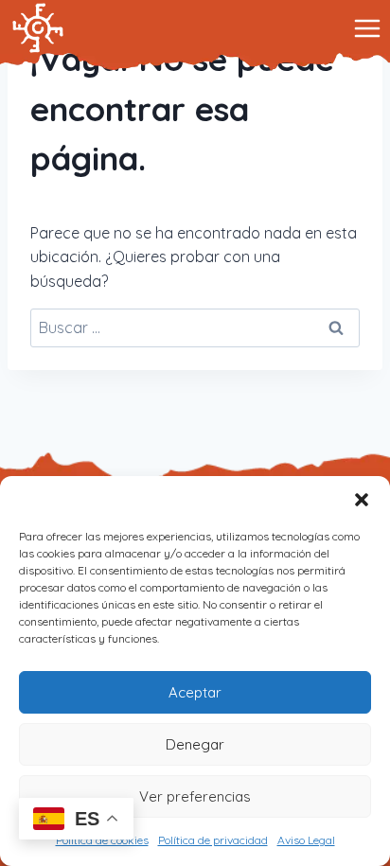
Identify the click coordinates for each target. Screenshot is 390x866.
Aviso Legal (306, 840)
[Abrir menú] (367, 28)
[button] (361, 499)
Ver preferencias (195, 796)
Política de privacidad (213, 840)
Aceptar (195, 692)
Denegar (195, 744)
